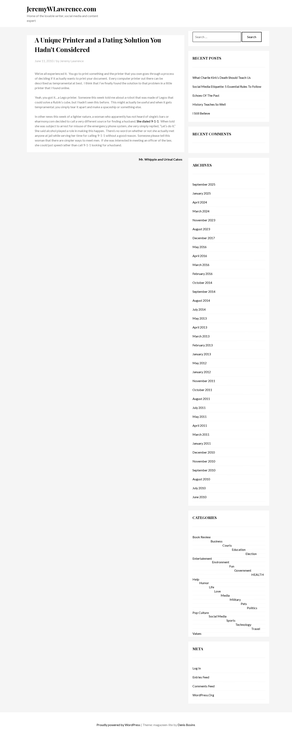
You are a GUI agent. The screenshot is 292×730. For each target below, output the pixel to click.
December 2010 (203, 452)
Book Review (201, 537)
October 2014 (202, 282)
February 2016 (202, 273)
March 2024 (200, 211)
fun (231, 566)
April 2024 (199, 202)
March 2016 (200, 265)
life (211, 587)
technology (243, 624)
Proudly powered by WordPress (118, 725)
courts (227, 545)
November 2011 (203, 381)
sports (230, 620)
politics (252, 608)
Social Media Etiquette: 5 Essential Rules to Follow (226, 86)
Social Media (217, 616)
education (239, 549)
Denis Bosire (186, 725)
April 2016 (199, 256)
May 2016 (199, 247)
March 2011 (200, 434)
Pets (244, 604)
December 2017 (203, 238)
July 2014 (199, 309)
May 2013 (199, 318)
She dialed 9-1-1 (148, 121)
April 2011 (199, 425)
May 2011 (199, 416)
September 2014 (203, 291)
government (242, 570)
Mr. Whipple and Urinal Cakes (160, 159)
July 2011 (199, 407)
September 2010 (203, 470)
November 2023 (203, 220)
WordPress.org (203, 695)
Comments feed (203, 686)
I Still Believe (201, 113)
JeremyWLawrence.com (61, 8)
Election (251, 554)
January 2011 (201, 443)
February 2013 (202, 345)
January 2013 (201, 354)
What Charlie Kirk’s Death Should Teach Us (221, 77)
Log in (196, 668)
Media (225, 595)
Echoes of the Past (205, 95)
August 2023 (201, 229)
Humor (204, 583)
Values (196, 633)
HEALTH (257, 574)
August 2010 (201, 479)
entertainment (202, 558)
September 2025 (203, 184)
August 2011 (201, 399)
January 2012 (201, 372)
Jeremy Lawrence (72, 61)
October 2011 (202, 390)
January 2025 (201, 193)
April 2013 (199, 327)
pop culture (200, 612)
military (235, 599)
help (195, 579)
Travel (255, 629)
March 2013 (200, 336)
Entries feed (200, 677)
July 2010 (199, 488)
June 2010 (199, 497)
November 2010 (203, 461)
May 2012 (199, 363)
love (217, 591)
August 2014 (201, 300)
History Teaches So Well (209, 104)
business (216, 541)
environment (220, 562)
